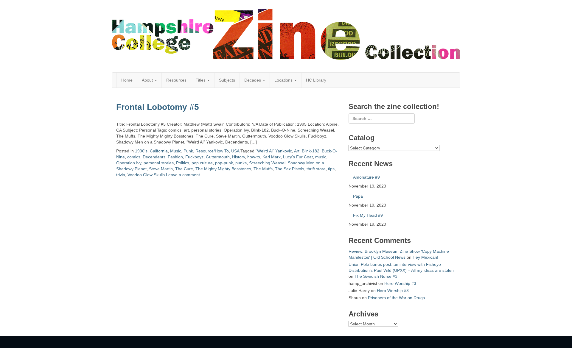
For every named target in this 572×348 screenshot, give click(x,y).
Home (127, 80)
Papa (358, 196)
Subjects (227, 80)
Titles (201, 80)
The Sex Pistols (289, 168)
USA (235, 151)
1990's (141, 151)
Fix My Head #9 (368, 215)
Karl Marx (271, 157)
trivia (120, 174)
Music (175, 151)
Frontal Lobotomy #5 (157, 107)
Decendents (154, 157)
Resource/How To (212, 151)
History (238, 157)
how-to (253, 157)
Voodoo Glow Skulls (146, 174)
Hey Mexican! (425, 257)
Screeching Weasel (267, 162)
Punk (188, 151)
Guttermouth (218, 157)
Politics (182, 162)
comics (133, 157)
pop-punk (224, 162)
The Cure (184, 168)
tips (331, 168)
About (148, 80)
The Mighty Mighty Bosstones (223, 168)
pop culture (202, 162)
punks (241, 162)
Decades (253, 80)
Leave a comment (183, 174)
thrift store (316, 168)
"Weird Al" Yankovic (274, 151)
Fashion (175, 157)
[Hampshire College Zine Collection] (286, 34)
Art (296, 151)
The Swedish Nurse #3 (376, 276)
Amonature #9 (366, 177)
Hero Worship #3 (400, 283)
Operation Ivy (128, 162)
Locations (284, 80)
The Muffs (263, 168)
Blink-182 (310, 151)
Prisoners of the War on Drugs (396, 297)
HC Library (316, 80)
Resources (176, 80)
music (320, 157)
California (159, 151)
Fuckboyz (194, 157)
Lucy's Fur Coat (298, 157)
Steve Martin (161, 168)
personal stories (159, 162)
